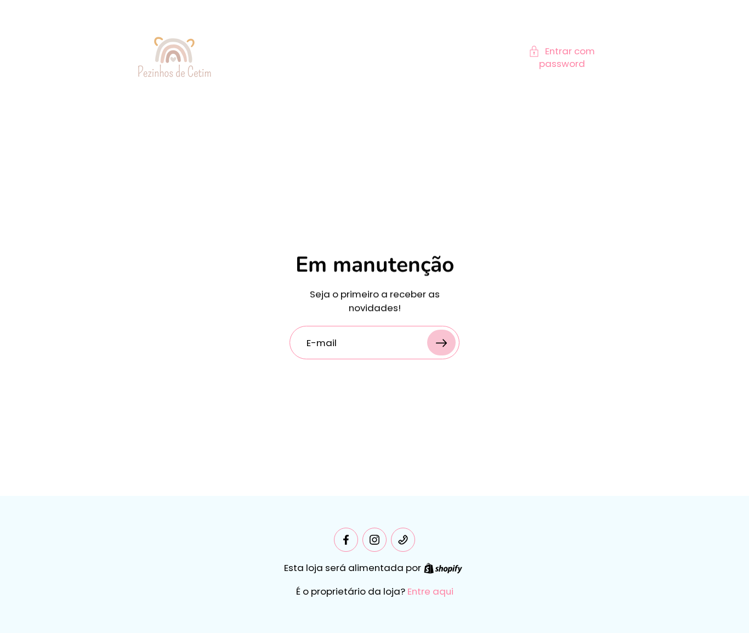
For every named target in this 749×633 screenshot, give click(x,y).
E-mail (322, 342)
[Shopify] (443, 568)
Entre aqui (430, 591)
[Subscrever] (441, 342)
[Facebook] (346, 540)
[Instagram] (374, 540)
